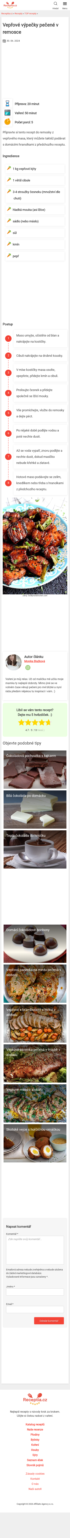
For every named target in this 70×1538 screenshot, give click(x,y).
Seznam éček (35, 1460)
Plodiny (35, 1434)
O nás (35, 1484)
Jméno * (10, 1286)
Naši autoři (35, 1489)
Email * (9, 1304)
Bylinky (35, 1439)
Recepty (18, 13)
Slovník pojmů (35, 1465)
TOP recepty (30, 13)
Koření (35, 1444)
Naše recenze (35, 1429)
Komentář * (12, 1234)
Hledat (55, 8)
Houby (35, 1450)
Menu (64, 8)
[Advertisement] (35, 69)
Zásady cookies (35, 1473)
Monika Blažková (34, 661)
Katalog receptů (35, 1424)
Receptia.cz (7, 13)
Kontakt (35, 1478)
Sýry (35, 1455)
